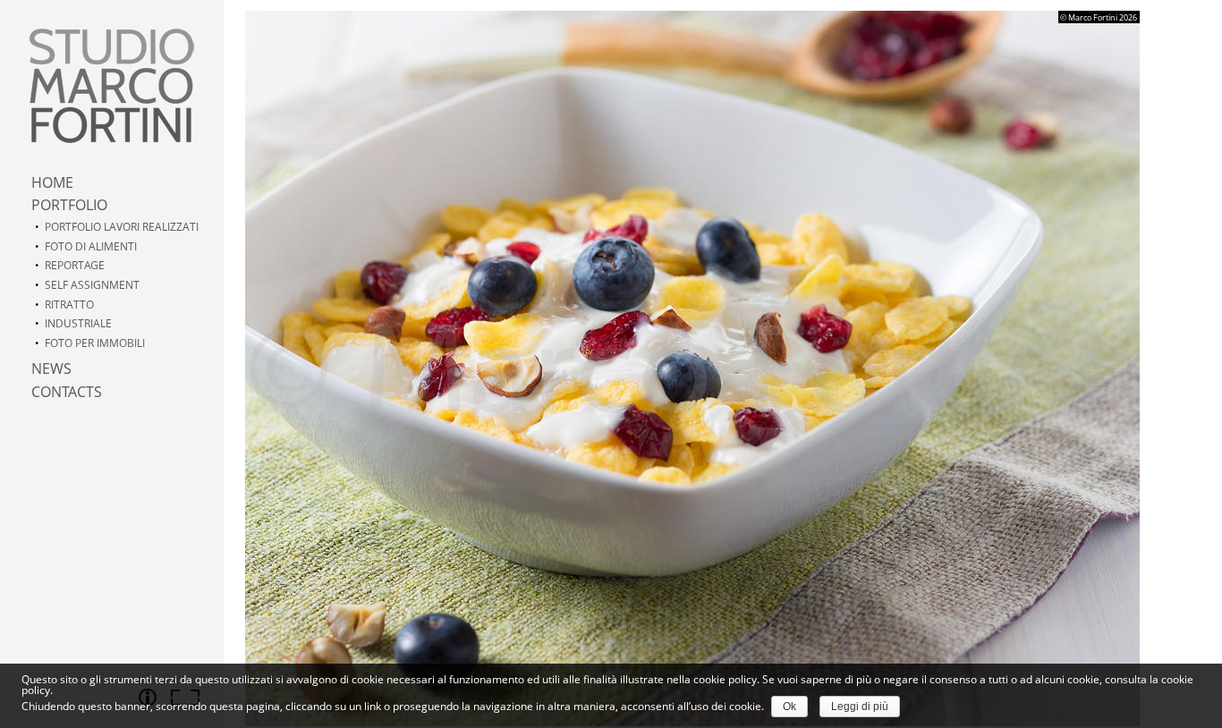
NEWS (51, 368)
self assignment (92, 284)
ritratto (69, 304)
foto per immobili (95, 343)
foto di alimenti (91, 246)
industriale (78, 323)
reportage (75, 265)
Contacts (66, 392)
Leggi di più (859, 706)
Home (52, 182)
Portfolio (69, 205)
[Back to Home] (111, 85)
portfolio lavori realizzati (122, 226)
